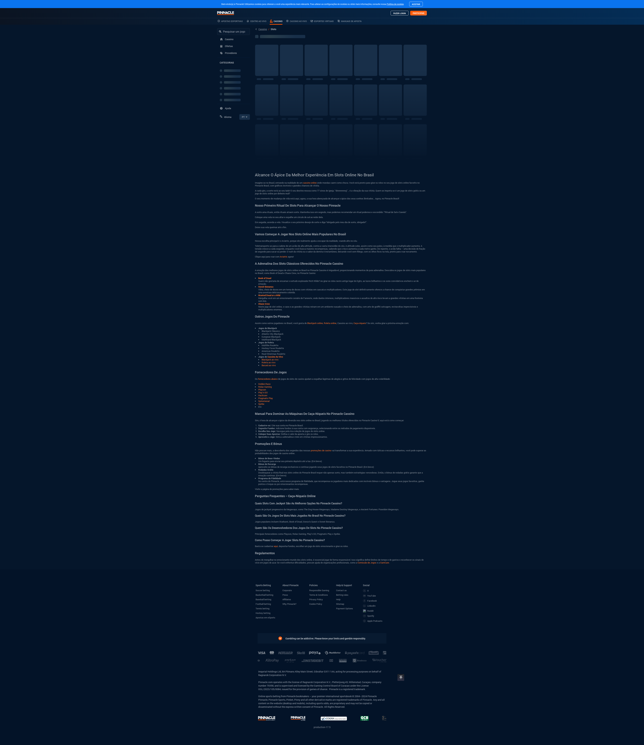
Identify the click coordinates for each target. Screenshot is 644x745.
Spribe (261, 403)
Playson (262, 389)
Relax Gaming (265, 386)
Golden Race (264, 383)
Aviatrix (283, 256)
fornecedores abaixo (268, 378)
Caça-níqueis (360, 323)
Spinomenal (264, 401)
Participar (418, 13)
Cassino (262, 29)
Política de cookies (395, 4)
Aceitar (416, 4)
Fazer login (399, 13)
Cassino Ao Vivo (275, 356)
